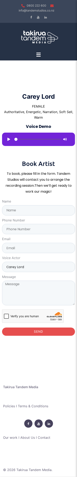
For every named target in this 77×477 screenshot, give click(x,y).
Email (6, 239)
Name (6, 201)
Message (9, 277)
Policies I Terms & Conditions (25, 406)
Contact (44, 437)
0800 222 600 (36, 5)
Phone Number (13, 220)
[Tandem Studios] (38, 37)
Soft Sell (65, 112)
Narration (50, 112)
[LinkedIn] (45, 17)
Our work (10, 437)
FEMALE (38, 106)
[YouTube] (38, 17)
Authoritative (14, 112)
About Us (27, 437)
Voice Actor (11, 258)
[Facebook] (31, 17)
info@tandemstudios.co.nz (36, 10)
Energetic (33, 112)
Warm (38, 117)
